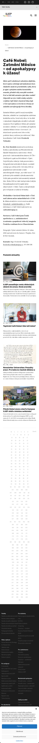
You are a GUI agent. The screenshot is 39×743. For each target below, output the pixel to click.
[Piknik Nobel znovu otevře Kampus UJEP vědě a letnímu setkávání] (19, 395)
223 (22, 571)
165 (17, 530)
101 (24, 487)
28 (11, 446)
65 (19, 466)
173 (17, 536)
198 (17, 553)
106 (26, 490)
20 (19, 440)
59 (15, 464)
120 (24, 498)
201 (12, 556)
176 (13, 539)
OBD (8, 2)
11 (24, 435)
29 (15, 446)
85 (19, 478)
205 (12, 559)
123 (17, 501)
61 (23, 464)
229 (13, 577)
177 (17, 539)
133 (24, 507)
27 (27, 443)
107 (11, 493)
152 (15, 522)
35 (19, 449)
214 (17, 565)
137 (22, 510)
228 (27, 574)
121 (28, 498)
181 (15, 542)
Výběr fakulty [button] (6, 7)
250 (17, 591)
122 (13, 501)
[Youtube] (33, 2)
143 (13, 516)
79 (15, 475)
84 (15, 478)
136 (17, 510)
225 (13, 574)
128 (22, 504)
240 (27, 582)
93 (11, 484)
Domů (6, 45)
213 (13, 565)
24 (15, 443)
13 (11, 437)
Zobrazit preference (19, 736)
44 (15, 455)
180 (11, 542)
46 (24, 455)
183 (24, 542)
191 (22, 548)
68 (11, 469)
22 (27, 440)
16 (23, 437)
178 (22, 539)
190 (17, 548)
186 (17, 545)
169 (17, 533)
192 (26, 548)
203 (22, 556)
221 (13, 571)
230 (17, 577)
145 (22, 516)
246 (17, 588)
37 (27, 449)
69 (15, 469)
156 (13, 524)
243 (22, 585)
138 (26, 510)
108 (15, 493)
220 (26, 568)
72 (27, 469)
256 (27, 594)
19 (15, 440)
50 (20, 458)
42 (27, 452)
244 (27, 585)
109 (20, 493)
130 (11, 507)
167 (26, 530)
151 (10, 522)
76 (23, 472)
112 (11, 495)
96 (24, 484)
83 (11, 478)
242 (17, 585)
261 (20, 600)
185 (13, 545)
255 (22, 594)
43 (11, 455)
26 (23, 443)
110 (24, 493)
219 (22, 568)
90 (19, 481)
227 (22, 574)
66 (24, 466)
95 (19, 484)
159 (26, 524)
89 (15, 481)
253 (13, 594)
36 (23, 449)
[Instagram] (29, 2)
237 (13, 582)
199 (22, 553)
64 (15, 466)
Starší (34, 431)
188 (26, 545)
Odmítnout (19, 731)
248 (27, 588)
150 (26, 519)
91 (23, 481)
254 (17, 594)
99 (15, 487)
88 (11, 481)
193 (13, 551)
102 (28, 487)
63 (11, 466)
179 (26, 539)
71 (23, 469)
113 (15, 495)
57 (27, 461)
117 (11, 498)
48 (11, 458)
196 (26, 551)
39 (15, 452)
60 (19, 464)
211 (22, 562)
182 (19, 542)
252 (27, 591)
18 (11, 440)
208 (27, 559)
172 (13, 536)
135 (13, 510)
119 (19, 498)
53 (11, 461)
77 (27, 472)
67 (28, 466)
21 (23, 440)
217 (13, 568)
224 (26, 571)
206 (17, 559)
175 (26, 536)
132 (19, 507)
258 (17, 597)
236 (27, 580)
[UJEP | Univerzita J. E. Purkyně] (7, 14)
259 (22, 597)
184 (28, 542)
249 (13, 591)
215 (22, 565)
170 (22, 533)
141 (22, 513)
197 (13, 553)
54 (15, 461)
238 (17, 582)
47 (28, 455)
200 (26, 553)
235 (22, 580)
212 (26, 562)
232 (27, 577)
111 (28, 493)
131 (15, 507)
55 (19, 461)
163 (26, 527)
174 (22, 536)
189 (13, 548)
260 (27, 597)
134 (28, 507)
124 (22, 501)
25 (19, 443)
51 (23, 458)
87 (27, 478)
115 (24, 495)
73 (11, 472)
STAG (17, 2)
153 (19, 522)
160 (13, 527)
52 (27, 458)
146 (26, 516)
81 (23, 475)
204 (27, 556)
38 (11, 452)
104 (17, 490)
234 (17, 580)
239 (22, 582)
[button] (36, 709)
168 (13, 533)
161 (17, 527)
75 (19, 472)
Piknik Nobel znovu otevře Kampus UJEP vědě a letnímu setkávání (19, 410)
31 (23, 446)
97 (28, 484)
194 (17, 551)
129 (26, 504)
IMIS (13, 2)
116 (28, 495)
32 (27, 446)
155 (28, 522)
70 (20, 469)
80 (19, 475)
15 (19, 437)
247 (22, 588)
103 (13, 490)
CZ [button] (3, 2)
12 (28, 435)
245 (12, 588)
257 (13, 597)
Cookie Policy (19, 741)
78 (11, 475)
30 (19, 446)
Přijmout (19, 726)
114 (19, 495)
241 (12, 585)
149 (22, 519)
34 (15, 449)
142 (26, 513)
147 (13, 519)
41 (23, 452)
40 (19, 452)
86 (23, 478)
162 (22, 527)
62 (27, 464)
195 (22, 551)
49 (15, 458)
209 (13, 562)
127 (17, 504)
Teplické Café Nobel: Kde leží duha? (19, 326)
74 (15, 472)
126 (13, 504)
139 (13, 513)
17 (27, 437)
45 (19, 455)
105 (22, 490)
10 (21, 435)
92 (27, 481)
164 (13, 530)
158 (22, 524)
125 (26, 501)
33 (11, 449)
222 (17, 571)
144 (17, 516)
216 (26, 565)
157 (17, 524)
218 (17, 568)
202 (17, 556)
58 (11, 464)
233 (13, 580)
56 (23, 461)
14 (15, 437)
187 (22, 545)
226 (17, 574)
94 (15, 484)
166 (22, 530)
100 (19, 487)
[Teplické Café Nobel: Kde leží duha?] (19, 312)
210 (18, 562)
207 (22, 559)
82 (27, 475)
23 (11, 443)
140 (17, 513)
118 (15, 498)
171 (26, 533)
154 (24, 522)
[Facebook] (25, 2)
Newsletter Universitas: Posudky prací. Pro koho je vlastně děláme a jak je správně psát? (19, 369)
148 (17, 519)
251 (22, 591)
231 (22, 577)
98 (10, 487)
